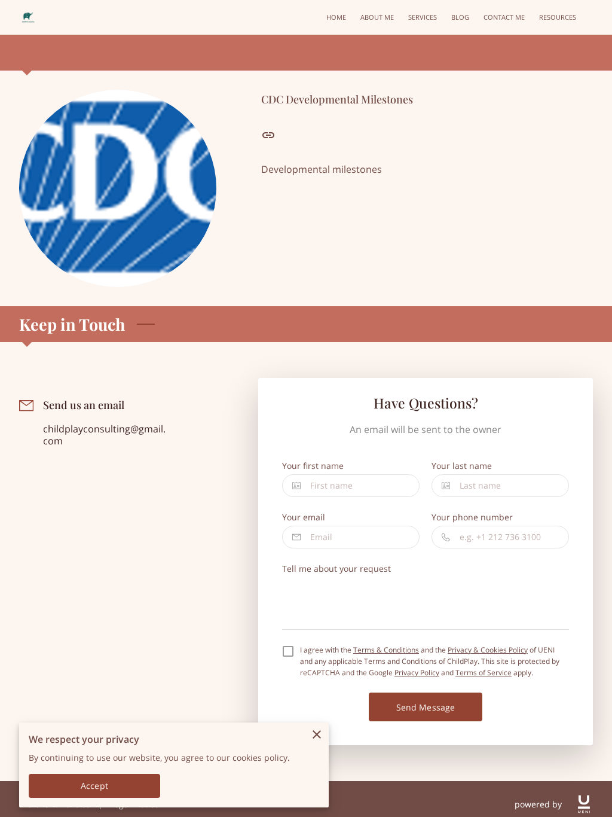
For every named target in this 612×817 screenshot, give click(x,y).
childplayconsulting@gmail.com (104, 435)
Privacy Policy (416, 672)
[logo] (584, 804)
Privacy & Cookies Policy (488, 650)
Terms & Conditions (386, 650)
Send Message (425, 707)
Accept (94, 785)
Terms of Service (483, 672)
